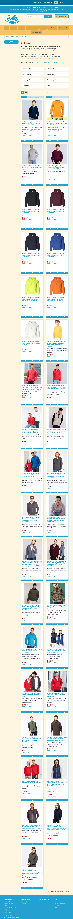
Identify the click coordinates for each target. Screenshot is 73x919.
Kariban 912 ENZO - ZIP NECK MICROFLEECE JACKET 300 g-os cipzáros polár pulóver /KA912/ (32, 607)
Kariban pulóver (27, 80)
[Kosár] (62, 2)
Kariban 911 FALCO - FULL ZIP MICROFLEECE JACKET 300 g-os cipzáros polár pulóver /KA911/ (57, 563)
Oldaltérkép (24, 903)
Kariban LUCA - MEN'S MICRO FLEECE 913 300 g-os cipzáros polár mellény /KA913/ (57, 431)
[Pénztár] (65, 2)
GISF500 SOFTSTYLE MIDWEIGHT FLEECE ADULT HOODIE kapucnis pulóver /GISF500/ (56, 519)
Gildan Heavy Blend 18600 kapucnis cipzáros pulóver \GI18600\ (56, 694)
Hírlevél (56, 907)
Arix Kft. (12, 915)
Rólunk (6, 909)
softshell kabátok (48, 62)
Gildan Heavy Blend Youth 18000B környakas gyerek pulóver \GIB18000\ (56, 167)
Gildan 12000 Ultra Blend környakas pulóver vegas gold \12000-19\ (57, 123)
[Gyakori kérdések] (67, 2)
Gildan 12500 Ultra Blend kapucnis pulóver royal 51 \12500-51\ (55, 255)
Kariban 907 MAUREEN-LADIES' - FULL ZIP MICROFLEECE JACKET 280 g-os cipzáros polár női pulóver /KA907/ (32, 563)
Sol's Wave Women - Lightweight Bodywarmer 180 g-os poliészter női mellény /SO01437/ (57, 783)
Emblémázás (7, 912)
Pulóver (14, 28)
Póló (7, 28)
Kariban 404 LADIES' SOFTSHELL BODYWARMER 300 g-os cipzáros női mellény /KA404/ (32, 739)
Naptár (21, 28)
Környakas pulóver (52, 80)
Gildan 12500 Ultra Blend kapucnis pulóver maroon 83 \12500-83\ (56, 211)
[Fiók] (56, 2)
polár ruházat (40, 62)
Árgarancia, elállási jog (10, 907)
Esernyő (43, 28)
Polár (48, 85)
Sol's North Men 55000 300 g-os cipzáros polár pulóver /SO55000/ (32, 650)
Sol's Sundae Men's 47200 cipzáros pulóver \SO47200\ (31, 781)
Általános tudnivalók (9, 903)
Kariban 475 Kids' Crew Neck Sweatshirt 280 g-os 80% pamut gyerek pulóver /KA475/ (56, 344)
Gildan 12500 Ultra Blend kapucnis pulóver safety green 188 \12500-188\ (30, 299)
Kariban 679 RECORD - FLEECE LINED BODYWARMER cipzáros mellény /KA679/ (57, 650)
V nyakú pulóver (27, 85)
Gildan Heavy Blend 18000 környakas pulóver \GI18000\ (32, 386)
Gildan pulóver (27, 74)
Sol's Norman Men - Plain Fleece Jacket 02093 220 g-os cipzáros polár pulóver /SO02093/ (32, 519)
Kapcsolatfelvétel (25, 902)
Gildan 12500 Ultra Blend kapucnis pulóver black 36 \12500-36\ (30, 211)
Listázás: (49, 97)
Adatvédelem (7, 902)
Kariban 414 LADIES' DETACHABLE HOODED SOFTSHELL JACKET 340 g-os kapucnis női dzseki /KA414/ (56, 827)
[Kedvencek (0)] (60, 2)
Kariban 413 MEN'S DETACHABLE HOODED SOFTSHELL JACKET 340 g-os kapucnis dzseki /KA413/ (31, 871)
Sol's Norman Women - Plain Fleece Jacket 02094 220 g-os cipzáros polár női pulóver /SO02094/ (57, 476)
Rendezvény (52, 28)
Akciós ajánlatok (42, 902)
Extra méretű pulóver (53, 69)
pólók (34, 62)
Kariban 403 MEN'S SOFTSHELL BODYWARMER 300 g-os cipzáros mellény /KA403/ (57, 738)
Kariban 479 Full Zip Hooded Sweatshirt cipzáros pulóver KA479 (31, 694)
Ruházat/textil (63, 28)
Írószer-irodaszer (32, 28)
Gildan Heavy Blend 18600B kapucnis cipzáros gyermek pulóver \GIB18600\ (31, 123)
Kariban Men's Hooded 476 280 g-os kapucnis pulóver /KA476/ (56, 606)
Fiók (56, 902)
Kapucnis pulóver (52, 74)
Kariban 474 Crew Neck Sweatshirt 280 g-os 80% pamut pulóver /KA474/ (30, 431)
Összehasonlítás (51, 93)
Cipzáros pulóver (27, 69)
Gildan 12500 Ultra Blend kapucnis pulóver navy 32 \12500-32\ (30, 255)
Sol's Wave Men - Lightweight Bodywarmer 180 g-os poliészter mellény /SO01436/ (32, 826)
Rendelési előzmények (60, 903)
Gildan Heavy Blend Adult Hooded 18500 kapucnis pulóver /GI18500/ (30, 475)
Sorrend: (24, 97)
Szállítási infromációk (9, 911)
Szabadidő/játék (36, 32)
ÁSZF (5, 905)
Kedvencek (57, 905)
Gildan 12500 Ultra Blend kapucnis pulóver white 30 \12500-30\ (31, 343)
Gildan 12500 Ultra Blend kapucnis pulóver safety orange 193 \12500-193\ (55, 299)
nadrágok (55, 62)
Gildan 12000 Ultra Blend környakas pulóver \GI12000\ (32, 166)
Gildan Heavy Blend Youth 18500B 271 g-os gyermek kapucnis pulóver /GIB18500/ (56, 387)
